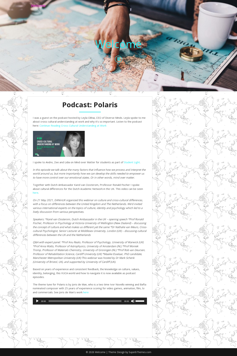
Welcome (38, 5)
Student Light (132, 162)
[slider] (140, 301)
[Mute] (132, 301)
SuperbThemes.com (140, 352)
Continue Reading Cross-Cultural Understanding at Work (73, 125)
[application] (90, 301)
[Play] (37, 301)
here (35, 192)
